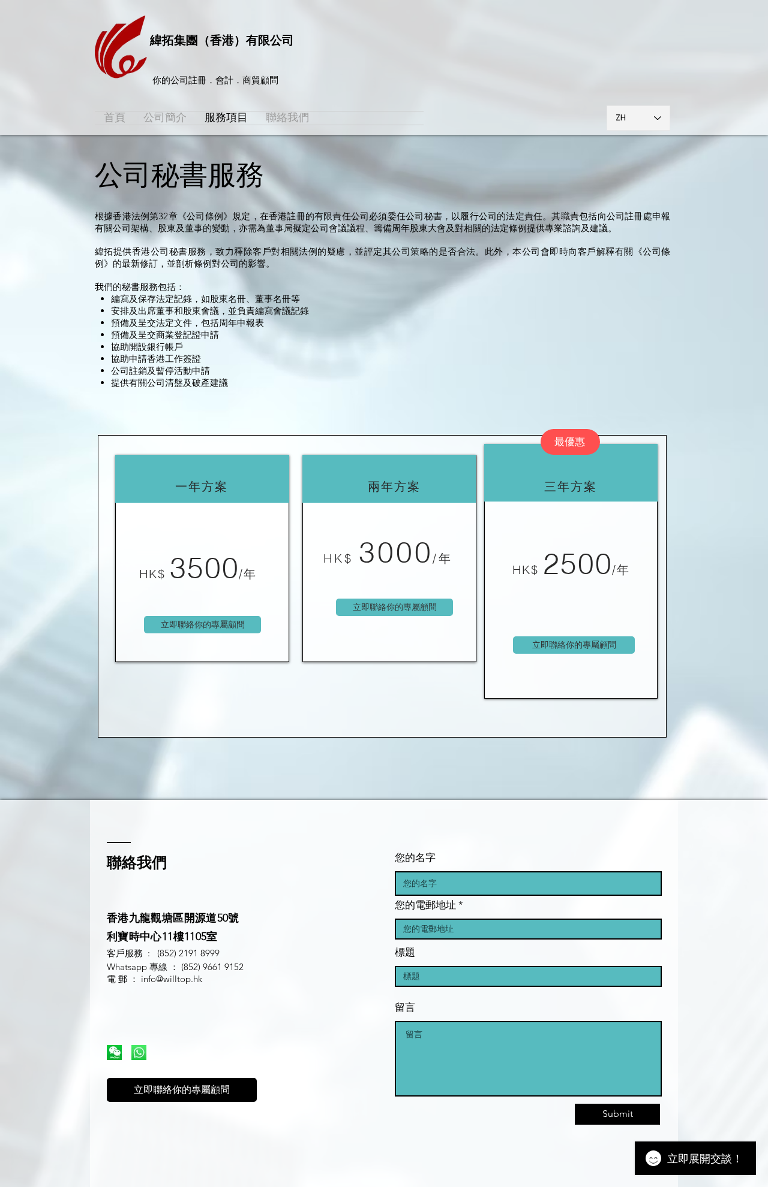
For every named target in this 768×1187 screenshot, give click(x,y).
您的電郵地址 (425, 905)
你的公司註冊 (179, 80)
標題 (405, 952)
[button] (202, 624)
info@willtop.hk (171, 978)
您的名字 (415, 858)
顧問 (269, 80)
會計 (224, 80)
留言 (405, 1007)
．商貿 (246, 80)
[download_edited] (114, 1052)
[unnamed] (138, 1052)
